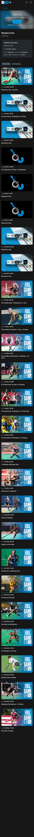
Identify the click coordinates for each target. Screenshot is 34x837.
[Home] (6, 2)
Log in (24, 25)
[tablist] (11, 64)
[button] (26, 2)
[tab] (6, 64)
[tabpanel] (17, 400)
